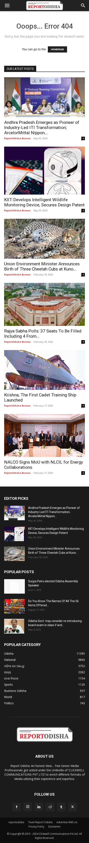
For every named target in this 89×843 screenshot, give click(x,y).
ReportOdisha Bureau (17, 138)
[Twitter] (72, 807)
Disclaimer (54, 826)
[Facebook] (16, 807)
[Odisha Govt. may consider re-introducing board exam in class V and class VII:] (14, 626)
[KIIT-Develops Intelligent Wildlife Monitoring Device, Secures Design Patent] (44, 171)
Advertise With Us (67, 822)
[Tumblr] (61, 807)
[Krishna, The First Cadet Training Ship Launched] (44, 370)
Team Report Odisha (40, 822)
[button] (7, 5)
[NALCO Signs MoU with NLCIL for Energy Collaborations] (44, 435)
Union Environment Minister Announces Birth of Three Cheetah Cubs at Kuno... (42, 266)
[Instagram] (28, 807)
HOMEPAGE (57, 49)
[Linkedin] (39, 807)
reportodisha (16, 822)
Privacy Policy (36, 826)
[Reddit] (50, 807)
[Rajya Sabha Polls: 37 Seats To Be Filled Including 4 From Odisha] (44, 304)
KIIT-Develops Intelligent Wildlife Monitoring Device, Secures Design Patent (44, 202)
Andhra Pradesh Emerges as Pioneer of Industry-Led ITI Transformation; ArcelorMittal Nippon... (41, 127)
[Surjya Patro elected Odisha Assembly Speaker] (14, 586)
